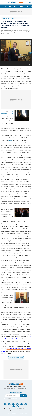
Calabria (19, 386)
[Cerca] (30, 2)
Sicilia (24, 386)
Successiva (30, 52)
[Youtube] (21, 404)
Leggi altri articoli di (17, 357)
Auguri (16, 390)
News (10, 6)
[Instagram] (9, 404)
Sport (27, 6)
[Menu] (1, 2)
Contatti (16, 408)
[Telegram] (17, 404)
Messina (21, 6)
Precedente (1, 52)
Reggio (15, 6)
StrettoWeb (6, 18)
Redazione (11, 408)
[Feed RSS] (14, 406)
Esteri (26, 388)
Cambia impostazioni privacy (15, 410)
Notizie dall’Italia (21, 388)
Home (5, 6)
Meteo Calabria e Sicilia (8, 388)
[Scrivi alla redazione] (18, 406)
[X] (13, 404)
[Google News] (25, 404)
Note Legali (21, 408)
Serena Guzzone (5, 36)
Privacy (26, 408)
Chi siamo (6, 408)
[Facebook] (5, 404)
